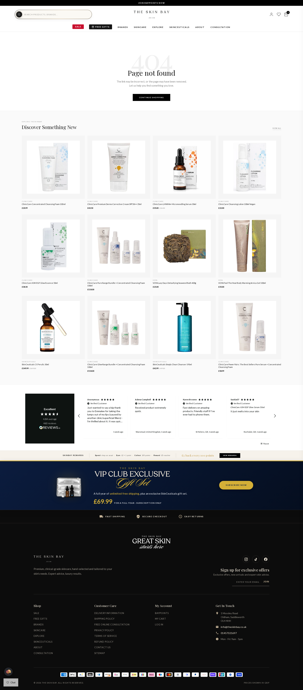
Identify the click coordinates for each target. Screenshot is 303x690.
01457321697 (229, 633)
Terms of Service (105, 636)
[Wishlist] (279, 14)
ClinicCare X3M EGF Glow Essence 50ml (40, 283)
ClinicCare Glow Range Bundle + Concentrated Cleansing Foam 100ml (116, 365)
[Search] (19, 14)
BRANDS (123, 27)
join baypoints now (151, 3)
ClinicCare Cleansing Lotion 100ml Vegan (236, 204)
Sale (78, 26)
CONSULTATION (220, 27)
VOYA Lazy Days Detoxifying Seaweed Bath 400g (174, 283)
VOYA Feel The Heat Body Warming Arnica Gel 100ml (242, 283)
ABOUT (199, 27)
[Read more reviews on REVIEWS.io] (49, 428)
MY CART (160, 618)
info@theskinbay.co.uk (233, 626)
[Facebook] (265, 559)
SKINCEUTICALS (179, 27)
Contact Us (102, 647)
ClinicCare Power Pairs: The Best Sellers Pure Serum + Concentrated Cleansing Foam (249, 365)
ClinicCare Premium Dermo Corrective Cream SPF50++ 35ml (114, 204)
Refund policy (103, 641)
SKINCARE (140, 27)
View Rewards (230, 455)
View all (276, 128)
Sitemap (99, 653)
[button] (79, 416)
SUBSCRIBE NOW (236, 485)
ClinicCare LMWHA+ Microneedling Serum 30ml (174, 204)
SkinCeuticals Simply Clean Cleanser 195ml (172, 364)
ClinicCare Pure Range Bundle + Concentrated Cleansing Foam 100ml (116, 284)
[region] (177, 416)
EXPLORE (157, 27)
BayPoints (162, 613)
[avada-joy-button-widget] (8, 672)
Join (266, 581)
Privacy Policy (104, 630)
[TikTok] (256, 559)
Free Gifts (102, 26)
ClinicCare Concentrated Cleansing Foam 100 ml (44, 204)
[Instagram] (246, 559)
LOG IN (159, 624)
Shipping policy (104, 618)
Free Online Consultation (112, 624)
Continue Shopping (151, 97)
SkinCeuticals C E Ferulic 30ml (35, 364)
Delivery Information (109, 613)
